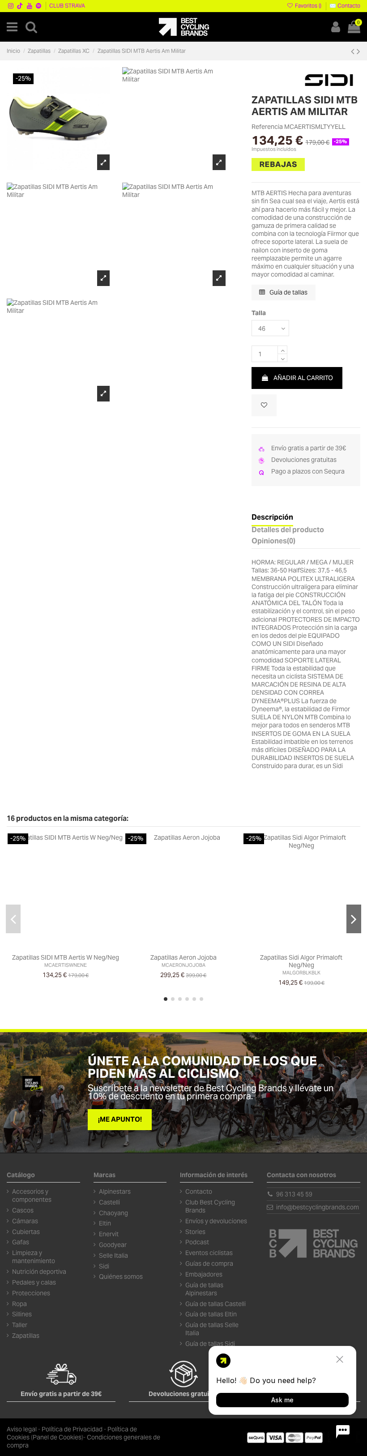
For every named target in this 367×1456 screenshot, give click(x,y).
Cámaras (25, 1221)
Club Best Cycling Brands (210, 1206)
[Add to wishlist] (264, 405)
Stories (195, 1232)
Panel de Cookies (57, 1437)
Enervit (109, 1234)
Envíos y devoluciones (216, 1221)
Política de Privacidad (72, 1429)
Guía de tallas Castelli (215, 1304)
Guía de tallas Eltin (211, 1314)
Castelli (109, 1202)
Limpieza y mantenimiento (33, 1257)
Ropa (19, 1304)
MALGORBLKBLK (301, 972)
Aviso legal (22, 1429)
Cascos (23, 1210)
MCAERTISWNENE (65, 965)
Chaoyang (113, 1213)
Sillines (22, 1314)
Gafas (20, 1242)
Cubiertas (26, 1232)
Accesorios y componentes (31, 1195)
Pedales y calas (34, 1282)
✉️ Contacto (344, 5)
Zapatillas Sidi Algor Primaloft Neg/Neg (301, 961)
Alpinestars (115, 1191)
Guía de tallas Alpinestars (204, 1289)
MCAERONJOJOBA (183, 965)
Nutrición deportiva (39, 1272)
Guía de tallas (287, 292)
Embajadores (203, 1274)
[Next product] (358, 51)
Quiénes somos (121, 1276)
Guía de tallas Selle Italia (212, 1329)
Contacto (198, 1191)
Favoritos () (308, 5)
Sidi (104, 1266)
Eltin (105, 1223)
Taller (19, 1325)
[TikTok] (20, 6)
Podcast (197, 1242)
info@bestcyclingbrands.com (317, 1207)
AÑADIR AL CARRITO (303, 378)
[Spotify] (38, 6)
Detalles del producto (288, 530)
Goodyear (113, 1245)
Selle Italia (113, 1255)
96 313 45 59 (294, 1194)
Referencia (267, 127)
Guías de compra (209, 1264)
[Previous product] (354, 51)
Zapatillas (25, 1336)
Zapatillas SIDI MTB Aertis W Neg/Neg (65, 957)
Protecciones (31, 1293)
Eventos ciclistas (209, 1253)
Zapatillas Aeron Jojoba (183, 957)
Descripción (272, 517)
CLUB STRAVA (67, 5)
